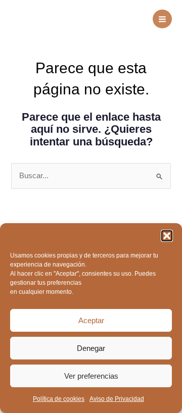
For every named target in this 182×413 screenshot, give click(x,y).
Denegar (91, 348)
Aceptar (91, 320)
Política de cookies (58, 398)
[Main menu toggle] (162, 19)
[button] (167, 236)
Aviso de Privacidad (116, 398)
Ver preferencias (91, 376)
